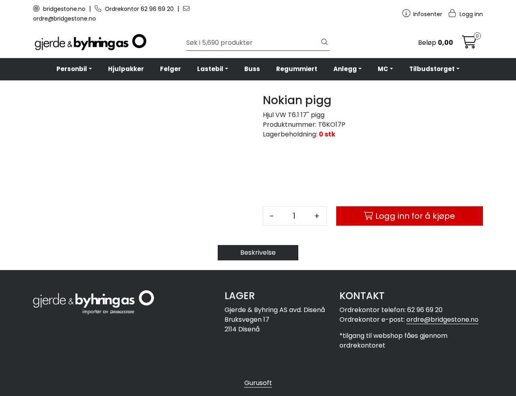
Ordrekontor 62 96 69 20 (139, 9)
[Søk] (324, 43)
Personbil (71, 69)
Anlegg (345, 69)
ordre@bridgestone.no (442, 319)
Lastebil (210, 69)
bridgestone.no (64, 9)
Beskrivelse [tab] (258, 252)
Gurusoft (258, 383)
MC (383, 69)
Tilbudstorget (432, 69)
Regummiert (296, 69)
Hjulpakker (126, 69)
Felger (170, 69)
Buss (252, 69)
